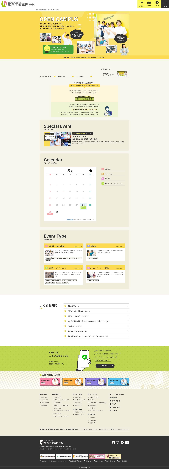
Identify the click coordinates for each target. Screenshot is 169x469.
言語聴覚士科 (57, 402)
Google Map (67, 446)
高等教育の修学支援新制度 (57, 429)
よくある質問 (79, 76)
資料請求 (114, 397)
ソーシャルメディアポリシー (121, 429)
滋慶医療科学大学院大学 (76, 461)
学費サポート (78, 405)
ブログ (113, 404)
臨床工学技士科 (58, 408)
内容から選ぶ (61, 76)
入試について (78, 397)
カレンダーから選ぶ (45, 76)
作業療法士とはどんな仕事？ (61, 400)
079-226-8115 (57, 449)
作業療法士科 (57, 397)
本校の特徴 (44, 397)
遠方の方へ (92, 400)
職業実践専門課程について (75, 429)
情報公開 (44, 429)
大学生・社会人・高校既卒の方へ (98, 402)
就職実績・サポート (80, 412)
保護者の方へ (93, 405)
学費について (78, 402)
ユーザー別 (93, 394)
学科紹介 (57, 394)
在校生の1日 (93, 420)
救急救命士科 (57, 413)
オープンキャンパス (117, 394)
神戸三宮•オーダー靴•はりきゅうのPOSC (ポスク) (54, 461)
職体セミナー (89, 461)
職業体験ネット (99, 461)
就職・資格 (78, 409)
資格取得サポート (79, 414)
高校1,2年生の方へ (94, 397)
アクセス (114, 410)
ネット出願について (80, 400)
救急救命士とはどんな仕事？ (61, 416)
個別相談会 (70, 219)
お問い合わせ (115, 401)
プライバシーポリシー (92, 429)
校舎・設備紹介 (45, 402)
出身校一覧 (92, 423)
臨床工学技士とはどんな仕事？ (62, 410)
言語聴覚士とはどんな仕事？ (61, 405)
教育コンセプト (45, 400)
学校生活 (92, 414)
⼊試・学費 (78, 394)
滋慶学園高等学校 (122, 461)
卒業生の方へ (93, 408)
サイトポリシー (105, 429)
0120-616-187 (47, 449)
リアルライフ (93, 417)
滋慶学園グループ (110, 461)
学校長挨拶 (44, 405)
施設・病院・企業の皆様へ (96, 410)
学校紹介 (44, 394)
